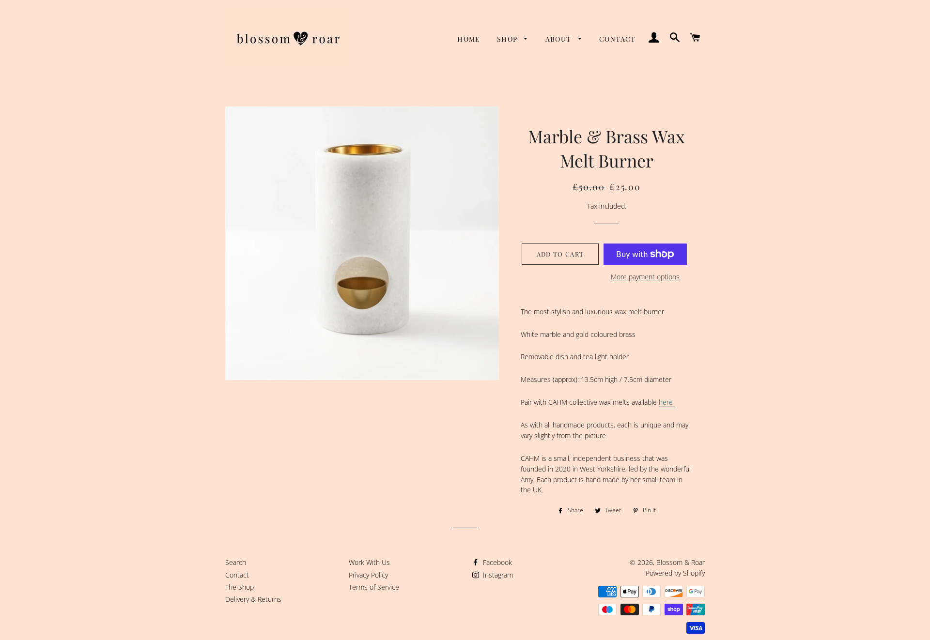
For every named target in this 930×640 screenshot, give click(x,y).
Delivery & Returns (253, 599)
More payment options (645, 276)
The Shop (239, 587)
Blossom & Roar (680, 562)
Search (235, 562)
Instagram (497, 574)
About (559, 39)
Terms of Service (374, 587)
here (667, 402)
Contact (617, 39)
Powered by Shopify (675, 573)
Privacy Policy (368, 574)
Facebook (496, 562)
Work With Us (369, 562)
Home (468, 39)
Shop (508, 39)
